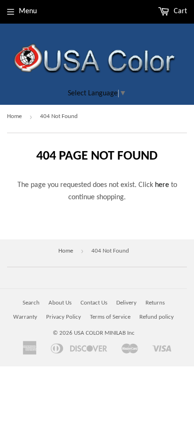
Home (14, 116)
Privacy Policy (63, 317)
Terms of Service (110, 317)
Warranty (25, 317)
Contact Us (94, 303)
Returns (155, 303)
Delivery (126, 303)
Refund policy (156, 317)
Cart (179, 11)
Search (31, 303)
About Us (60, 303)
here (162, 185)
